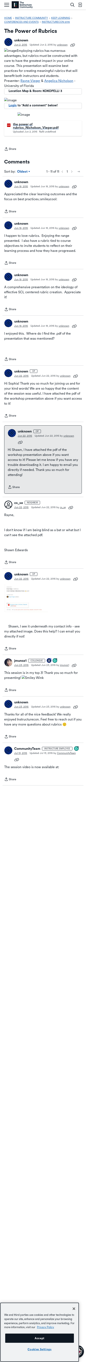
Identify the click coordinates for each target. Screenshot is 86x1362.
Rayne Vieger (30, 81)
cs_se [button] (18, 503)
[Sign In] (80, 5)
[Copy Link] (72, 45)
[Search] (72, 5)
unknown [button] (21, 40)
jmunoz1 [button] (20, 661)
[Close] (73, 1308)
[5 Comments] (55, 661)
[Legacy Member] (49, 661)
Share (10, 149)
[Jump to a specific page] (78, 171)
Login (13, 105)
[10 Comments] (76, 749)
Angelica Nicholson (58, 81)
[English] (22, 5)
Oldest (22, 172)
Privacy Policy (45, 1327)
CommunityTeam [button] (27, 749)
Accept (39, 1338)
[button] (8, 42)
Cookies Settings (40, 1349)
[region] (39, 1332)
